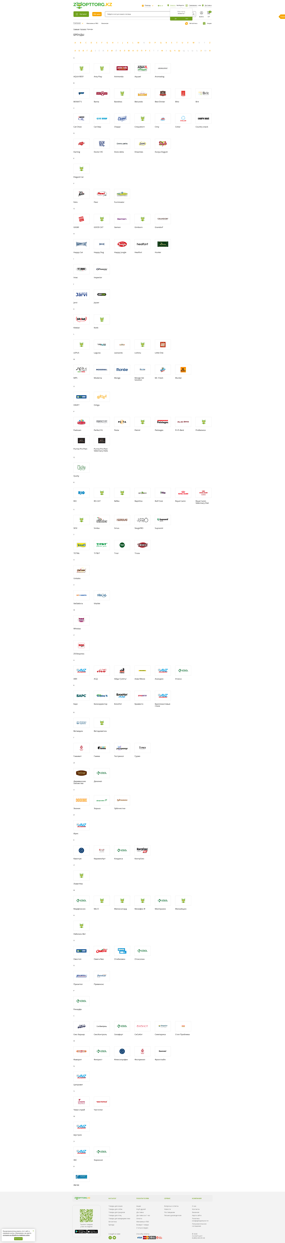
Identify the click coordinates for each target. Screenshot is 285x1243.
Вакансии (105, 23)
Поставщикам (169, 1212)
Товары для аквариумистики (119, 1218)
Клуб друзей (141, 1209)
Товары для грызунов (117, 1212)
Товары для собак (115, 1209)
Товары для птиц (115, 1215)
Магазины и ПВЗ (92, 23)
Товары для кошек (116, 1206)
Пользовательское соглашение (199, 1225)
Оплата (139, 1218)
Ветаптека (193, 23)
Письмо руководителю (172, 1215)
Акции (209, 23)
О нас (194, 1206)
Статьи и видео (142, 1228)
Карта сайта (196, 1215)
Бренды (111, 1225)
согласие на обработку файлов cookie (16, 1235)
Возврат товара (142, 1225)
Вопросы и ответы (171, 1206)
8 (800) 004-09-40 (198, 1238)
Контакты (196, 1209)
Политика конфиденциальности (200, 1219)
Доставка (140, 1212)
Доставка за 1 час (143, 1215)
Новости (167, 1209)
